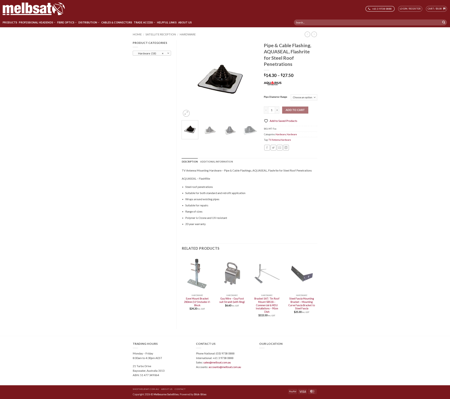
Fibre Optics (65, 22)
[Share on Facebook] (267, 148)
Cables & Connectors (116, 22)
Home (137, 34)
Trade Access (143, 22)
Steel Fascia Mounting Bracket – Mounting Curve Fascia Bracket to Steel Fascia (301, 303)
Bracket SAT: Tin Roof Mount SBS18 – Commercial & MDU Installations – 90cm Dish (266, 305)
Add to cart (295, 109)
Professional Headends (36, 22)
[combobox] (152, 53)
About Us (185, 22)
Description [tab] (190, 161)
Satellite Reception (161, 34)
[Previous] (187, 79)
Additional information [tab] (216, 161)
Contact (180, 389)
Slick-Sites (200, 394)
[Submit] (444, 23)
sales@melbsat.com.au (217, 362)
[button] (410, 9)
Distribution (87, 22)
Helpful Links (166, 22)
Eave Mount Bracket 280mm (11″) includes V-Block (197, 302)
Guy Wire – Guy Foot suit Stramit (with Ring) (232, 300)
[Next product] (307, 34)
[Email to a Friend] (280, 148)
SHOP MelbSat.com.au (146, 389)
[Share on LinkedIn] (286, 148)
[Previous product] (314, 34)
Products (10, 22)
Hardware (188, 34)
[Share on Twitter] (273, 148)
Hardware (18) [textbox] (149, 53)
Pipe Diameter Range (275, 97)
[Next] (252, 79)
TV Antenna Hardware (279, 139)
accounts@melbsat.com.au (225, 367)
